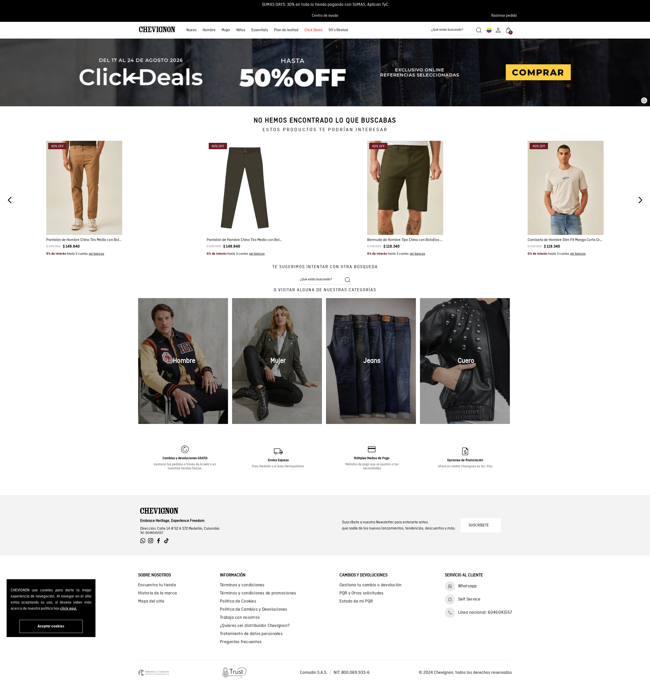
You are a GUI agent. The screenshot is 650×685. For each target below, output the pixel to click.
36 (99, 222)
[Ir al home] (157, 30)
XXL (586, 222)
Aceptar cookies (51, 626)
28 (60, 222)
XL (576, 222)
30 (70, 222)
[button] (505, 15)
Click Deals (313, 30)
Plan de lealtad (286, 30)
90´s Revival (338, 30)
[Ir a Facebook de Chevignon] (160, 540)
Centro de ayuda (325, 15)
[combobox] (456, 30)
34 (89, 222)
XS (543, 222)
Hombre (209, 30)
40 (434, 222)
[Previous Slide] (9, 200)
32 (79, 222)
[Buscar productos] (478, 30)
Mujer (226, 30)
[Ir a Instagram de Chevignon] (152, 540)
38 (108, 222)
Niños (240, 30)
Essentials (259, 30)
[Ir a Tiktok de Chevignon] (168, 540)
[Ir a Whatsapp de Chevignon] (144, 540)
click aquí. (68, 609)
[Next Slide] (640, 200)
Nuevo (191, 30)
